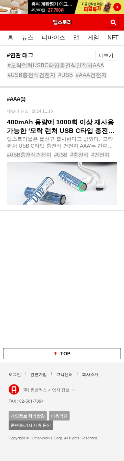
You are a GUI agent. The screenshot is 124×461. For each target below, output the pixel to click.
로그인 (15, 374)
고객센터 (64, 374)
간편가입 (38, 374)
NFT (112, 37)
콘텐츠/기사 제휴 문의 (31, 425)
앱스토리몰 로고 (14, 389)
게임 (93, 37)
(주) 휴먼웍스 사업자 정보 (46, 389)
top (65, 353)
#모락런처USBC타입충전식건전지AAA (56, 65)
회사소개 (90, 374)
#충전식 (79, 155)
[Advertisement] (62, 279)
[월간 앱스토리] (62, 22)
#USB (65, 75)
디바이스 (53, 37)
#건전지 (100, 155)
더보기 (106, 55)
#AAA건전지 (91, 75)
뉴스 (27, 37)
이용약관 (59, 415)
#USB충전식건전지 (31, 75)
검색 (113, 22)
